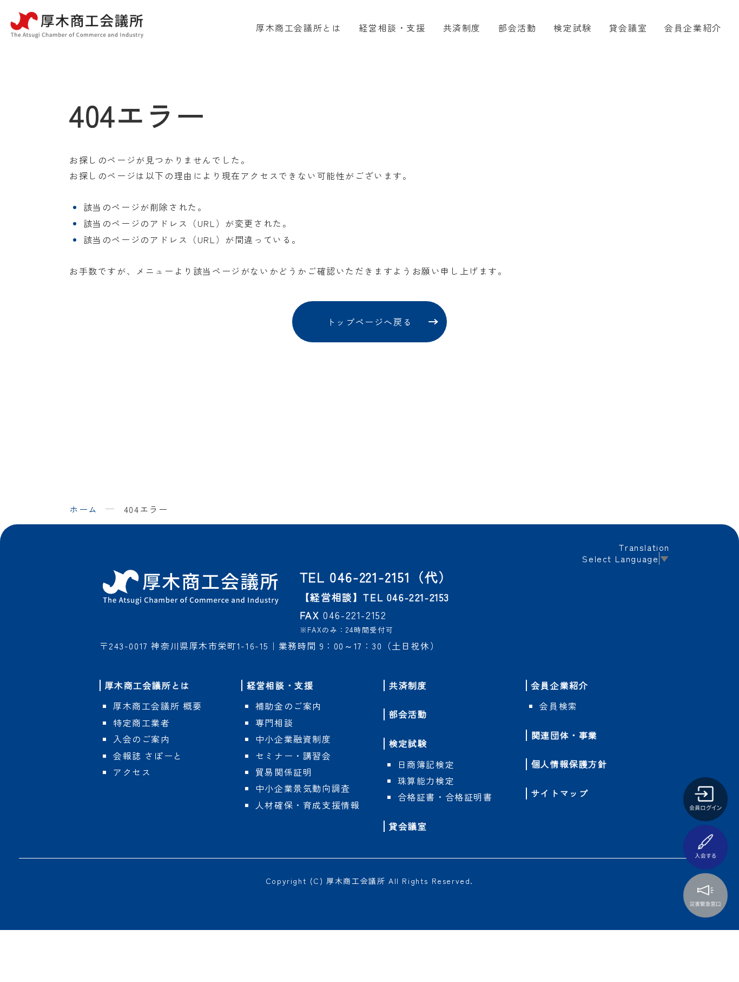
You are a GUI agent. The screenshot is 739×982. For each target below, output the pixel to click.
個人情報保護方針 (569, 763)
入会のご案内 (141, 738)
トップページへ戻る (369, 321)
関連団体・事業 (564, 735)
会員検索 (558, 705)
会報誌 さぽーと (148, 755)
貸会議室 (628, 27)
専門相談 (274, 722)
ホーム (83, 509)
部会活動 (517, 27)
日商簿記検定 (426, 764)
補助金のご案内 (288, 705)
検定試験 (572, 27)
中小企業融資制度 (293, 738)
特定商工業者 (141, 722)
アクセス (132, 771)
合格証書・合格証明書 (445, 796)
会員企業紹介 (693, 27)
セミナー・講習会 (293, 755)
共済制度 (462, 27)
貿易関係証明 (284, 771)
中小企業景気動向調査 (303, 788)
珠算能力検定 (426, 780)
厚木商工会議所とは (298, 27)
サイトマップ (560, 792)
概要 (157, 705)
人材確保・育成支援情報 (307, 804)
